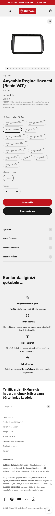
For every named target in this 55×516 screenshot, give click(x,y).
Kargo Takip (8, 431)
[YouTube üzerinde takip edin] (19, 499)
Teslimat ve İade (9, 446)
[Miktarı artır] (16, 191)
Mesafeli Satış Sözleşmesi (13, 441)
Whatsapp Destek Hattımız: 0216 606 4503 (27, 3)
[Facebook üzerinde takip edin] (5, 499)
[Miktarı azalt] (6, 191)
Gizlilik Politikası (9, 436)
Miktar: (6, 186)
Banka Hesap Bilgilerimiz (13, 422)
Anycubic (7, 75)
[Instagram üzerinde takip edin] (12, 499)
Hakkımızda (8, 417)
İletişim (6, 451)
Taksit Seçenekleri (10, 427)
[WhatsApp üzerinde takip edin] (33, 499)
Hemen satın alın (27, 211)
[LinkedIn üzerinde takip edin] (26, 499)
